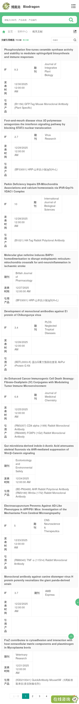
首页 (10, 31)
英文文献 (26, 40)
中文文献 (18, 40)
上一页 (16, 696)
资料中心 (22, 31)
